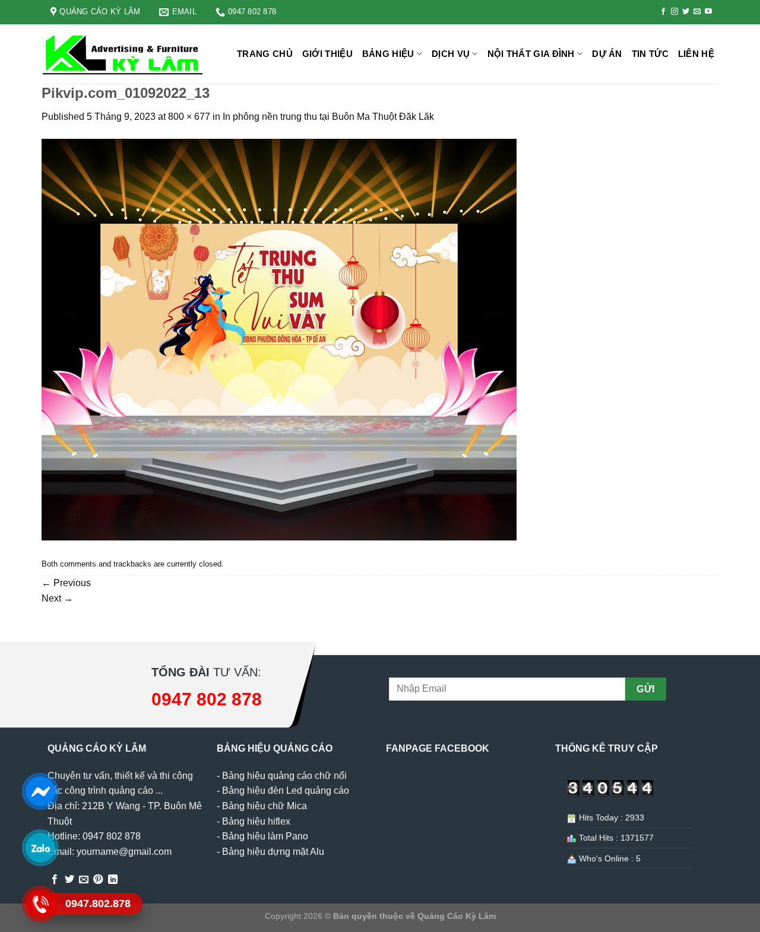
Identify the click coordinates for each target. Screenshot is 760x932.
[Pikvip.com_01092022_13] (279, 339)
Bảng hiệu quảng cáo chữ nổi (284, 776)
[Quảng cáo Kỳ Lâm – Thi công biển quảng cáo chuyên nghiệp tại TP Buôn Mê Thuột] (125, 54)
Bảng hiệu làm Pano (265, 836)
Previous (66, 583)
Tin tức (650, 54)
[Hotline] (40, 903)
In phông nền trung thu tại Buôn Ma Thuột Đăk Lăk (328, 117)
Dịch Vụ (451, 54)
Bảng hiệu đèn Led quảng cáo (285, 790)
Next (57, 598)
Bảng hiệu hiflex (256, 821)
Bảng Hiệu (388, 54)
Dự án (607, 54)
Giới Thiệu (327, 54)
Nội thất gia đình (531, 54)
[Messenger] (40, 791)
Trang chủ (265, 54)
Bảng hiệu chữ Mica (264, 806)
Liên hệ (696, 54)
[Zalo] (40, 847)
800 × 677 (189, 117)
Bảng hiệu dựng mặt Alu (273, 852)
